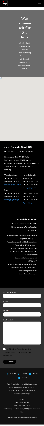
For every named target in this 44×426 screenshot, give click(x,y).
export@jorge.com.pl (11, 200)
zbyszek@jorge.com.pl (30, 203)
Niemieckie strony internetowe (16, 417)
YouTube (35, 373)
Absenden (10, 362)
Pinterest (24, 378)
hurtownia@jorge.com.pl (12, 185)
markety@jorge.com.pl (30, 188)
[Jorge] (5, 5)
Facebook (13, 373)
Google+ (24, 373)
